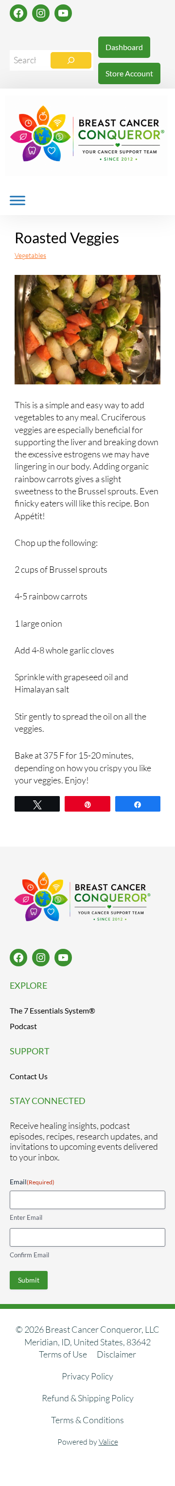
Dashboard (124, 47)
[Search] (71, 60)
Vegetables (30, 255)
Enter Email (26, 1217)
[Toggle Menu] (17, 200)
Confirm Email (29, 1255)
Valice (108, 1442)
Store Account (129, 73)
